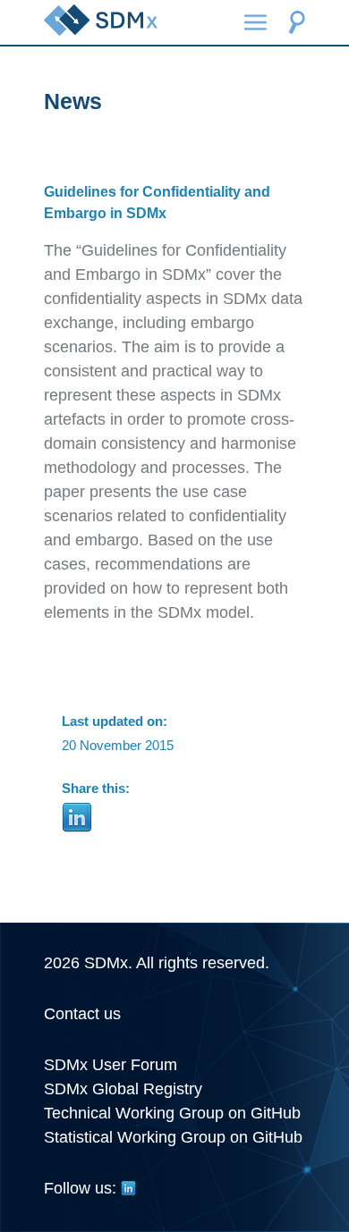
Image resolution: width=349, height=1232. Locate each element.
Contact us (82, 1014)
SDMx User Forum (110, 1065)
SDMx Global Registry (123, 1089)
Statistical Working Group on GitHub (173, 1137)
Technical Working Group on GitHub (172, 1113)
